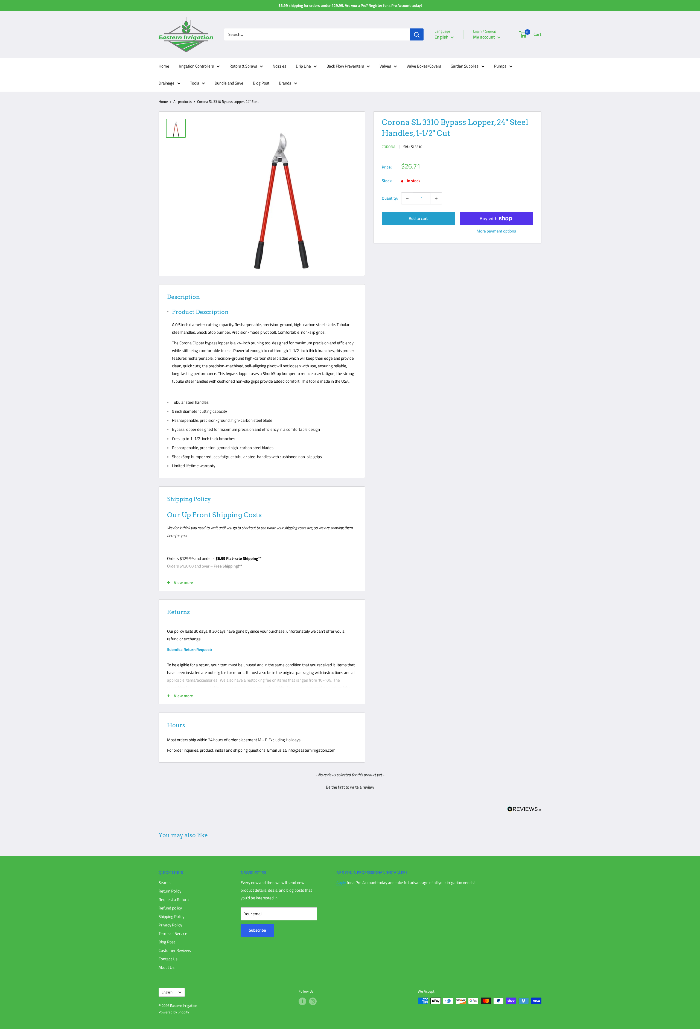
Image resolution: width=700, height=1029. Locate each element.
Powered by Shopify (174, 1012)
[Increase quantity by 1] (436, 198)
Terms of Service (173, 933)
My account (484, 37)
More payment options (496, 231)
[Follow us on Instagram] (313, 1001)
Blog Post (261, 83)
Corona (388, 146)
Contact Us (168, 959)
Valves (385, 66)
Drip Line (303, 66)
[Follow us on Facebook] (302, 1001)
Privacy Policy (170, 925)
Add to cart (418, 218)
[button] (350, 786)
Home (164, 66)
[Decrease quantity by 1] (407, 198)
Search (165, 882)
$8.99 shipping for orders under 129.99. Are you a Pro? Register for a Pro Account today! (350, 5)
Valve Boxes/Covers (424, 66)
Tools (194, 83)
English (167, 992)
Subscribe (257, 930)
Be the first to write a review (350, 787)
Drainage (166, 83)
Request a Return (174, 899)
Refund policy (170, 908)
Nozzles (279, 66)
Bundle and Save (229, 83)
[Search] (417, 34)
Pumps (500, 66)
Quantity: (390, 198)
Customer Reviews (175, 950)
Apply (341, 882)
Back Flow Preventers (345, 66)
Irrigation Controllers (196, 66)
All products (182, 101)
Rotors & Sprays (243, 66)
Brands (285, 83)
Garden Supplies (465, 66)
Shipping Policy (171, 916)
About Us (166, 967)
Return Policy (170, 891)
